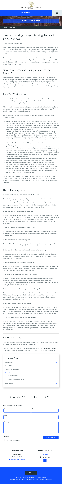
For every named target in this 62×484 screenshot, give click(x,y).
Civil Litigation (9, 383)
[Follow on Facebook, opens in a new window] (44, 460)
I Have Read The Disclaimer (13, 440)
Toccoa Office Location (18, 459)
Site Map (18, 479)
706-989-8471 (26, 13)
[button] (57, 13)
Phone (34, 409)
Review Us (31, 472)
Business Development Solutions (37, 479)
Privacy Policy (25, 479)
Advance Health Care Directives (16, 379)
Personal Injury (9, 362)
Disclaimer (6, 436)
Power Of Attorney (13, 375)
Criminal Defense (10, 366)
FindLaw (49, 479)
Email (6, 415)
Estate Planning (9, 373)
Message (6, 422)
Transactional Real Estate (12, 369)
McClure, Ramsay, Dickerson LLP (28, 477)
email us (55, 348)
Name (5, 409)
